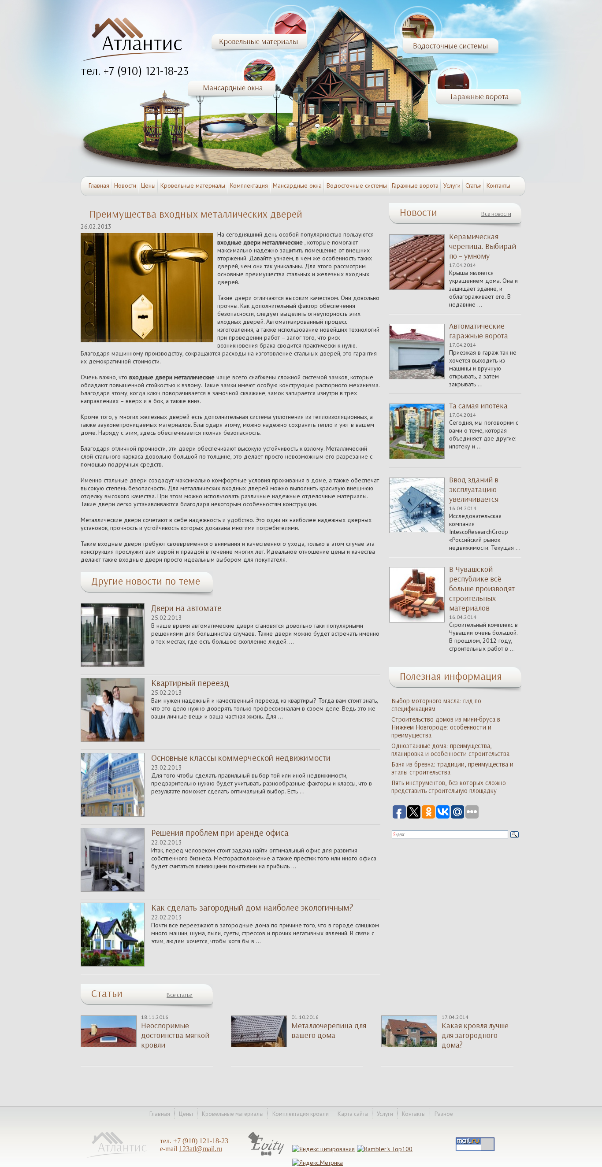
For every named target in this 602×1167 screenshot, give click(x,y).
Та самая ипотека (478, 406)
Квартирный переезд (190, 683)
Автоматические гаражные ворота (478, 331)
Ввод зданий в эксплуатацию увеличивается (473, 489)
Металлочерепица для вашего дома (328, 1030)
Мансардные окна (297, 185)
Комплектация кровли (300, 1114)
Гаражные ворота (415, 185)
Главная (99, 185)
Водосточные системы (357, 185)
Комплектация (249, 185)
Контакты (498, 185)
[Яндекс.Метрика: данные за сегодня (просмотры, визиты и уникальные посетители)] (317, 1163)
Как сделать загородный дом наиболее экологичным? (252, 907)
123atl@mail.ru (200, 1148)
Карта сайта (353, 1114)
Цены (148, 185)
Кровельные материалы (192, 185)
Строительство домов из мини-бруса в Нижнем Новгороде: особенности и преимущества (445, 727)
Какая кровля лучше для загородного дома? (475, 1035)
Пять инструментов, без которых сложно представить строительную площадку (448, 787)
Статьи (473, 185)
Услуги (452, 185)
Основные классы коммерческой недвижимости (241, 757)
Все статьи (180, 995)
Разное (444, 1114)
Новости (125, 185)
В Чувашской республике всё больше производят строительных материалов (482, 588)
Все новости (496, 214)
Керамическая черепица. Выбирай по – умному (482, 246)
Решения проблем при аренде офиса (220, 832)
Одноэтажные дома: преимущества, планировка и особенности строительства (450, 750)
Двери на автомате (186, 608)
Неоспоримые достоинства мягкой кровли (175, 1035)
